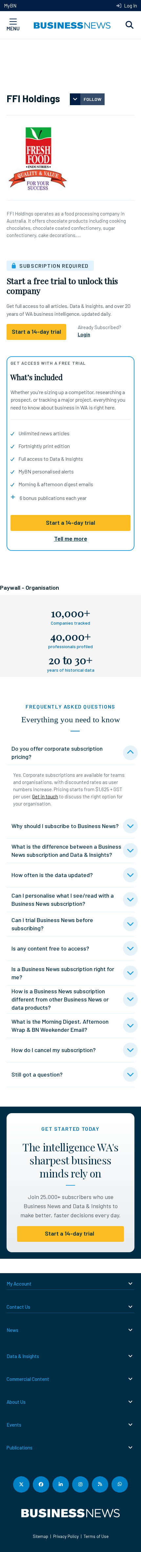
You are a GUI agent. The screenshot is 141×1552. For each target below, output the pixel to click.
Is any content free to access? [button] (50, 948)
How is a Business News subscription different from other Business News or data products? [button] (60, 999)
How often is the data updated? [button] (52, 874)
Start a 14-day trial (70, 522)
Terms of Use (96, 1536)
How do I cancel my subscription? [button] (53, 1049)
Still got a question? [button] (37, 1074)
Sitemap (40, 1536)
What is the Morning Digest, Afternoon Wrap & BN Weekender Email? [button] (60, 1025)
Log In (130, 5)
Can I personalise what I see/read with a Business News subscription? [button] (62, 899)
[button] (129, 25)
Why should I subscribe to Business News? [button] (65, 825)
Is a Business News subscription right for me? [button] (62, 973)
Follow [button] (92, 99)
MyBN (10, 5)
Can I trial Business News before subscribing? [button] (52, 924)
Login (84, 334)
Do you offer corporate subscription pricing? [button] (57, 752)
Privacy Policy (66, 1536)
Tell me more (70, 538)
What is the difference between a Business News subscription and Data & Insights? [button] (66, 850)
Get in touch (45, 796)
